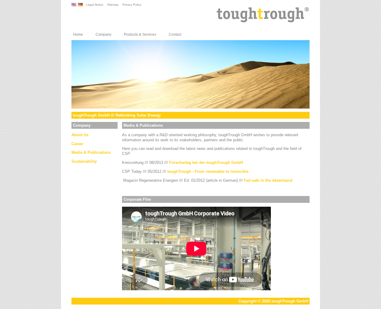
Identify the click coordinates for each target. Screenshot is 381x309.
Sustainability (84, 161)
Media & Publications (91, 152)
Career (77, 144)
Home (78, 34)
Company (103, 34)
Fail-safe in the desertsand (268, 180)
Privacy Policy (131, 4)
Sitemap (112, 4)
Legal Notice (94, 4)
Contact (175, 34)
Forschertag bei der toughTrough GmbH (206, 162)
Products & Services (140, 34)
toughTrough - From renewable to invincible (208, 171)
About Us (79, 135)
